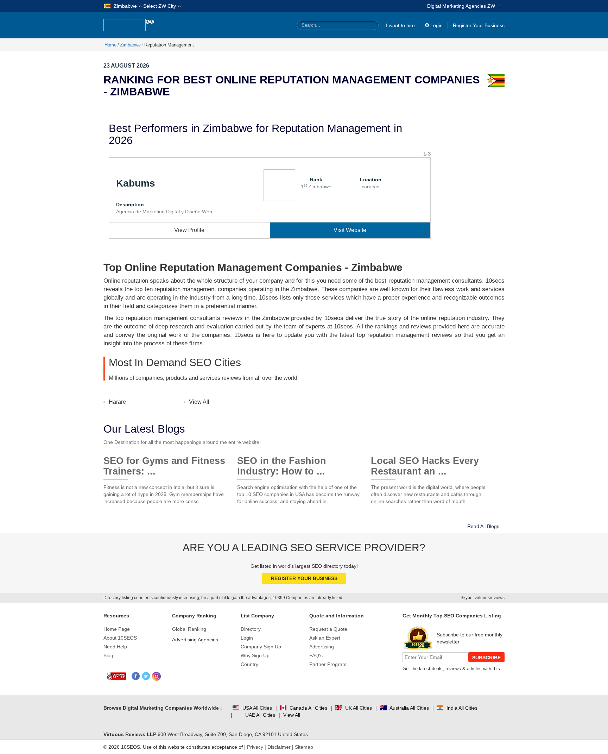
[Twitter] (146, 676)
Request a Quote (328, 629)
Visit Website (350, 230)
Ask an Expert (324, 638)
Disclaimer (279, 747)
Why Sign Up (255, 655)
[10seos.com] (124, 25)
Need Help (115, 646)
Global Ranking (189, 629)
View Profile (189, 230)
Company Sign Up (261, 646)
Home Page (116, 629)
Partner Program (328, 664)
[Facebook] (136, 676)
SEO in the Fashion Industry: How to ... (281, 463)
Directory (251, 629)
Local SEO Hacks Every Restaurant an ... (425, 463)
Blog (108, 655)
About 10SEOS (120, 638)
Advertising (321, 646)
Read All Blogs (483, 526)
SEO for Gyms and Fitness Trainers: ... (164, 463)
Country (249, 664)
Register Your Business (479, 25)
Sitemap (304, 747)
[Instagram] (156, 676)
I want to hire (400, 25)
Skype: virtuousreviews (483, 597)
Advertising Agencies (195, 639)
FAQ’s (316, 655)
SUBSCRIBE (486, 657)
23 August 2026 (126, 66)
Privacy (255, 747)
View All (199, 402)
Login (436, 25)
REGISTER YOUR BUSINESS (304, 578)
